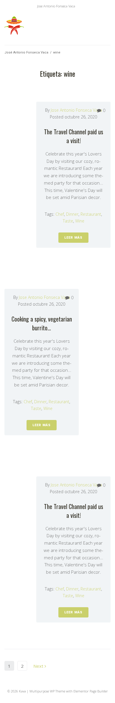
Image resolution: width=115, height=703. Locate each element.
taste (68, 221)
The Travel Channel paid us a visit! (73, 136)
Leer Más (73, 238)
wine (79, 221)
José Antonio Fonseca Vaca (26, 52)
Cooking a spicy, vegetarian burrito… (42, 323)
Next (39, 666)
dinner (72, 214)
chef (59, 214)
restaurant (90, 214)
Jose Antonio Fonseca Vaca (76, 110)
